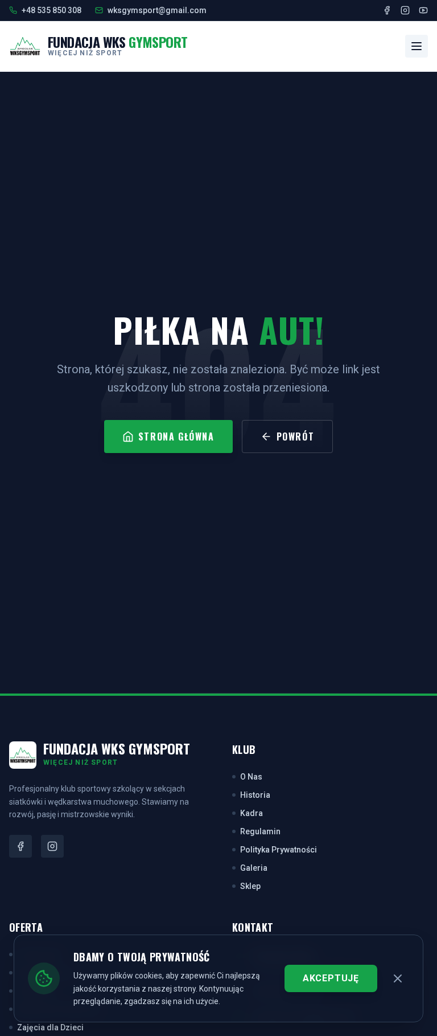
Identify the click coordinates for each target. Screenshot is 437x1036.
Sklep (250, 886)
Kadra (251, 813)
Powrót (296, 436)
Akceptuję (331, 978)
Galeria (253, 867)
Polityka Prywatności (278, 849)
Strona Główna (176, 436)
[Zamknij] (397, 978)
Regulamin (260, 831)
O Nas (251, 776)
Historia (255, 795)
